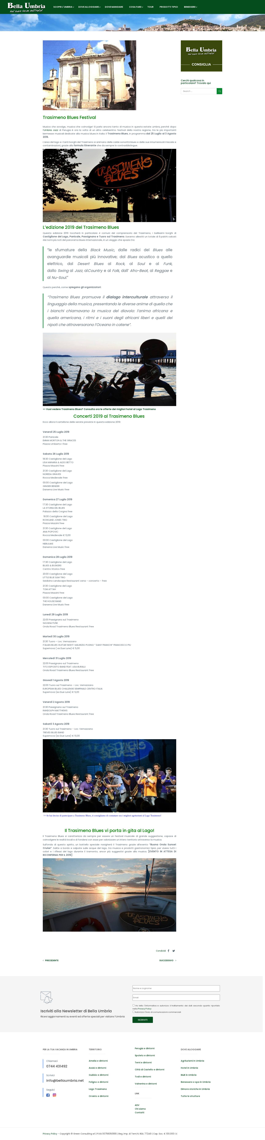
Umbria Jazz (51, 130)
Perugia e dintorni (144, 1048)
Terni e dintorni (143, 1062)
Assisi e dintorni (97, 1067)
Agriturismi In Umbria (192, 1060)
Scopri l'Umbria (62, 6)
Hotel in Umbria (189, 1067)
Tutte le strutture (190, 1096)
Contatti (139, 1112)
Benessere (189, 6)
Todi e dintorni (143, 1076)
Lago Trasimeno (98, 1089)
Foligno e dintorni (98, 1082)
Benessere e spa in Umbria (196, 1082)
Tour (150, 6)
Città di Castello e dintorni (149, 1069)
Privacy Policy (144, 1008)
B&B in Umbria (188, 1074)
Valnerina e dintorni (146, 1083)
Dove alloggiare (88, 6)
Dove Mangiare (114, 6)
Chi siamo (140, 1108)
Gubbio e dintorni (98, 1074)
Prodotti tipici (169, 6)
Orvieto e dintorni (98, 1096)
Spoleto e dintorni (145, 1055)
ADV (137, 1105)
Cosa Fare (135, 6)
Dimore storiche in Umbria (195, 1089)
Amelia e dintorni (98, 1060)
